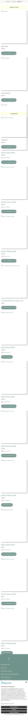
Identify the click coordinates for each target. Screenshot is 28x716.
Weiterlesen (6, 357)
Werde (8, 1)
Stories (14, 1)
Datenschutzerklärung (6, 671)
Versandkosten (7, 157)
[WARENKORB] (22, 1)
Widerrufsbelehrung (6, 677)
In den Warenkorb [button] (8, 53)
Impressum (3, 668)
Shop (19, 1)
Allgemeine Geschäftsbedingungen (10, 674)
